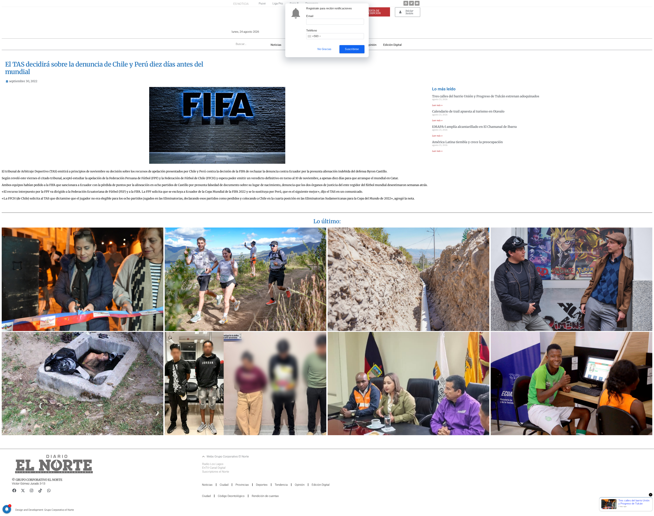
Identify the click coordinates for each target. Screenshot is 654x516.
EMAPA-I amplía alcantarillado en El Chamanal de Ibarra (474, 127)
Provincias (242, 484)
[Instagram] (31, 491)
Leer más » (437, 105)
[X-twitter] (23, 491)
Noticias (276, 44)
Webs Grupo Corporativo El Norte (228, 456)
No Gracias (324, 49)
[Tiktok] (40, 491)
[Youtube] (417, 3)
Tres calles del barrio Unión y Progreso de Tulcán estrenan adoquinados (485, 96)
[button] (307, 457)
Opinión (371, 44)
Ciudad (224, 484)
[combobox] (314, 36)
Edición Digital (392, 44)
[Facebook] (405, 3)
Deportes (262, 484)
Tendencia (281, 484)
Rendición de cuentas (265, 496)
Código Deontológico (231, 496)
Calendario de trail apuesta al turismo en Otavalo (468, 111)
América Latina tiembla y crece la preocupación (467, 142)
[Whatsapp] (49, 491)
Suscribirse (352, 49)
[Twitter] (411, 3)
